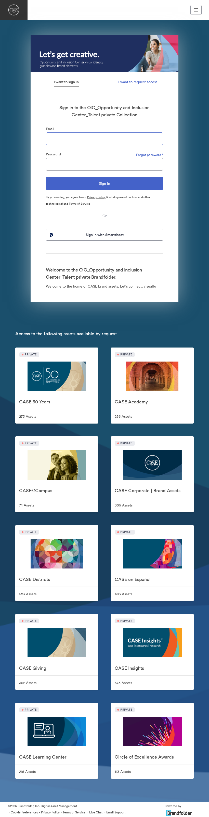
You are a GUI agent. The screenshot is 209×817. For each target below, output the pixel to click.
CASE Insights (129, 668)
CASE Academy (131, 402)
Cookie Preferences (24, 812)
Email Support (115, 812)
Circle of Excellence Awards (144, 757)
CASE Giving (32, 668)
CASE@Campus (35, 490)
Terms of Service (79, 204)
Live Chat (95, 812)
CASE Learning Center (43, 757)
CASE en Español (133, 579)
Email (50, 129)
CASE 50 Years (34, 402)
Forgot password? (149, 155)
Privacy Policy (96, 197)
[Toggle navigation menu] (196, 10)
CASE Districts (34, 579)
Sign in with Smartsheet (105, 234)
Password (53, 154)
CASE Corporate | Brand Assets (147, 490)
